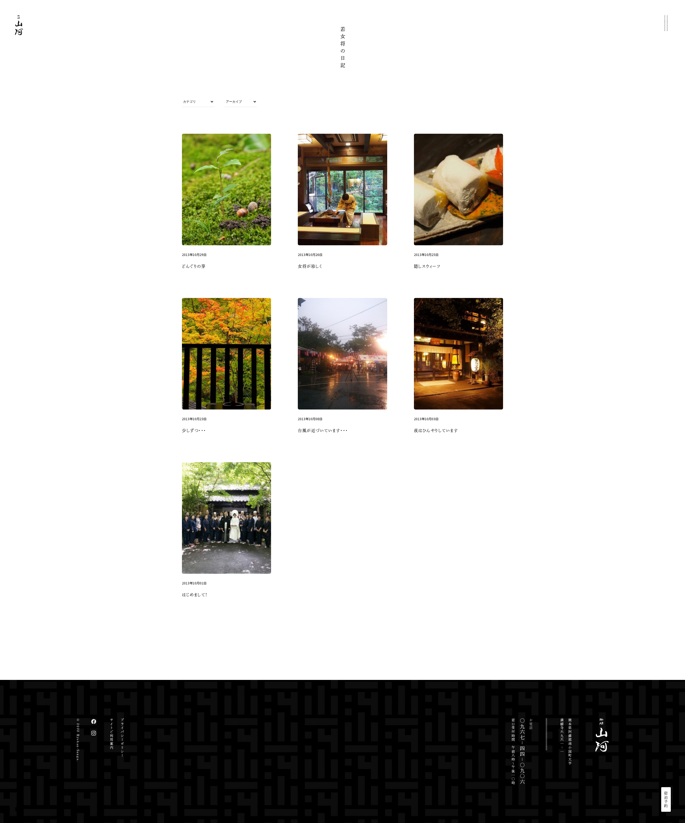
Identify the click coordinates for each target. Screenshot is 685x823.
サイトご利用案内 (111, 734)
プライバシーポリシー (122, 737)
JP (666, 759)
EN (666, 769)
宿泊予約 (666, 799)
